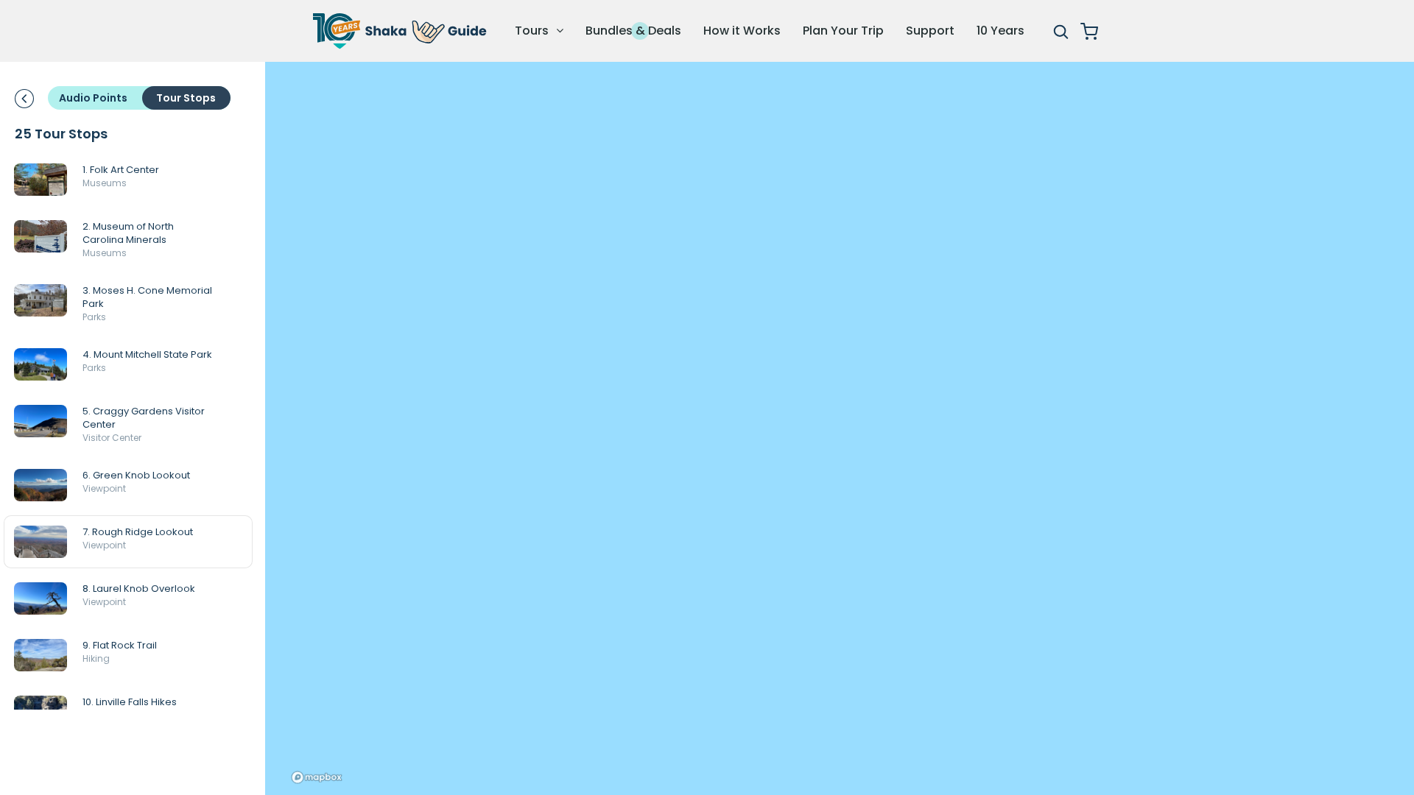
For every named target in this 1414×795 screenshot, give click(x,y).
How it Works (742, 30)
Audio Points (93, 98)
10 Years (1000, 30)
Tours (533, 30)
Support (930, 30)
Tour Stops (186, 98)
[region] (839, 428)
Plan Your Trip (843, 30)
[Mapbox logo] (316, 777)
